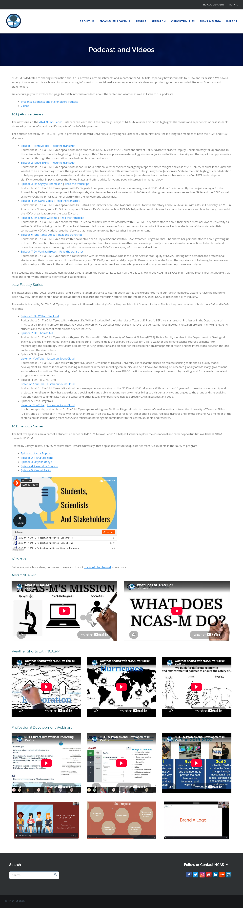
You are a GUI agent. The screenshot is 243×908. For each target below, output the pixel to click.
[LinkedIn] (215, 875)
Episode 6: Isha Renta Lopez (38, 234)
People (141, 21)
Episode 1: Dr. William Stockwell (40, 316)
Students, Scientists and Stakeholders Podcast (49, 102)
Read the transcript (63, 146)
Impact (232, 21)
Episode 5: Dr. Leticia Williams (39, 218)
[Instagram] (202, 875)
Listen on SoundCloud (61, 358)
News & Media (210, 21)
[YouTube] (209, 875)
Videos (25, 106)
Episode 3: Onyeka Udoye (36, 462)
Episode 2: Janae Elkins (35, 162)
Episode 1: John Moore (35, 146)
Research (158, 21)
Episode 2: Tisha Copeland (37, 458)
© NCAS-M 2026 (15, 901)
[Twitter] (196, 875)
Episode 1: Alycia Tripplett (37, 453)
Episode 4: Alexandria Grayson (39, 466)
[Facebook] (189, 875)
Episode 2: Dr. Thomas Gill (37, 333)
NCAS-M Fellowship (115, 21)
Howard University (213, 4)
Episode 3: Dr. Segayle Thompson (41, 184)
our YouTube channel (97, 567)
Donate (233, 4)
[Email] (229, 875)
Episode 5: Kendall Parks (36, 470)
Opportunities (183, 21)
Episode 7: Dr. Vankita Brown (39, 251)
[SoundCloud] (222, 875)
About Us (87, 21)
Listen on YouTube (32, 358)
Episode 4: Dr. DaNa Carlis (37, 201)
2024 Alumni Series (50, 122)
